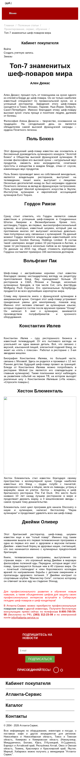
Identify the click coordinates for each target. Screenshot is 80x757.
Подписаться (40, 659)
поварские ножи (13, 608)
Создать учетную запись (18, 52)
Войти (7, 48)
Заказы (8, 56)
